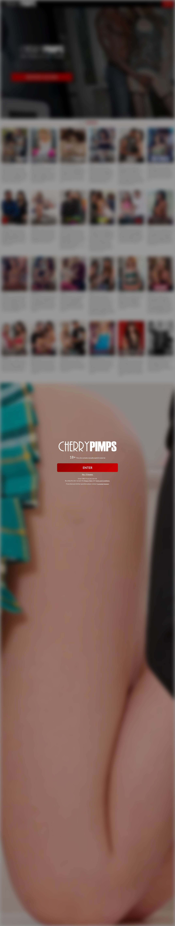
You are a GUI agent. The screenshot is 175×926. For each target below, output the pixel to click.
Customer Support (103, 484)
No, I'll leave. (87, 474)
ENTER (87, 467)
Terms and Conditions (103, 480)
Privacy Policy (88, 480)
